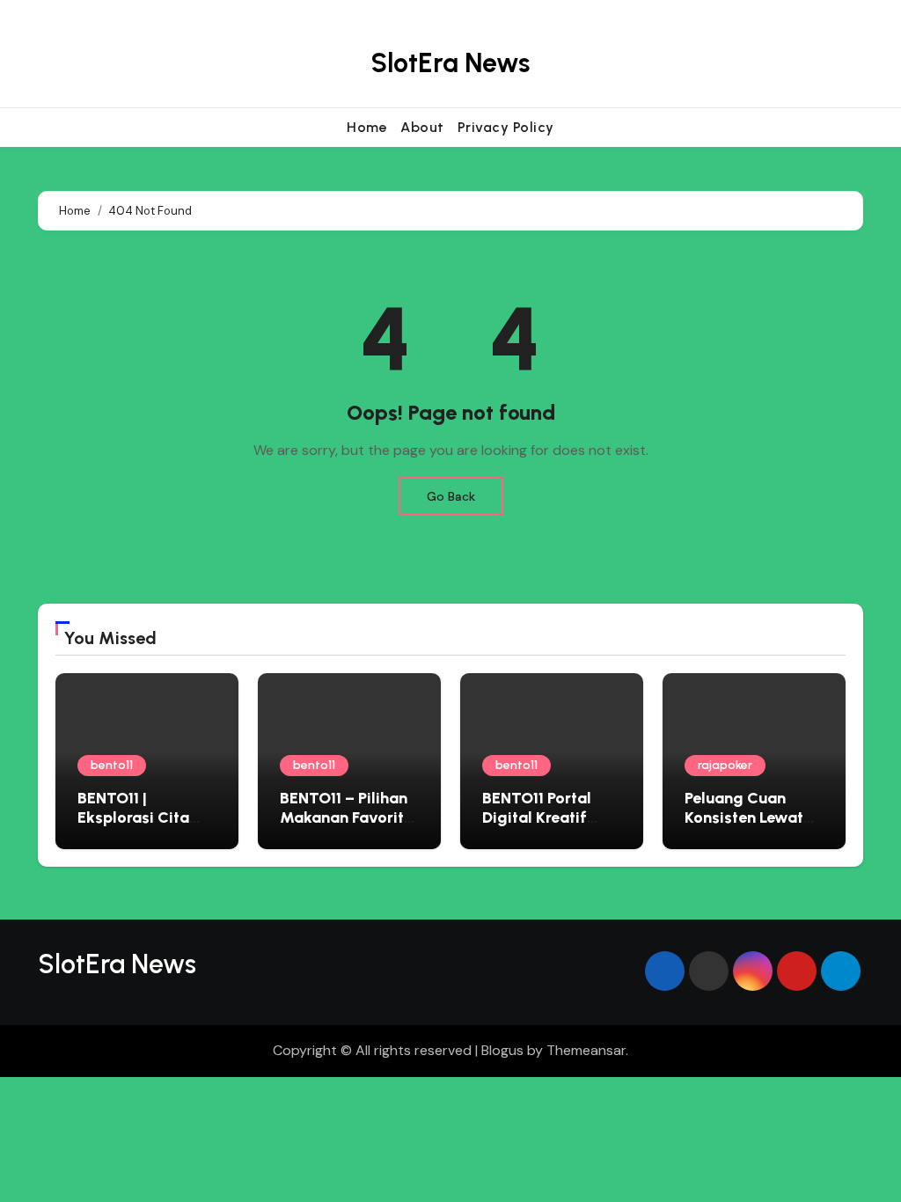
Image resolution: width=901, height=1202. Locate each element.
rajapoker (725, 765)
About (422, 127)
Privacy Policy (506, 127)
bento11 (112, 765)
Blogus (502, 1050)
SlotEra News (450, 63)
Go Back (451, 496)
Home (367, 127)
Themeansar (586, 1050)
